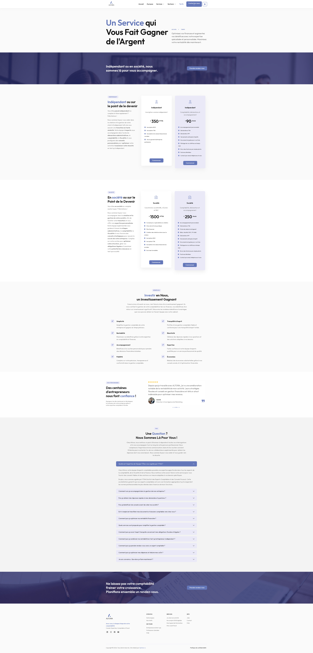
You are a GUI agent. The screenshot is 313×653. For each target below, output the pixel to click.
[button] (174, 407)
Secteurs (171, 4)
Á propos (150, 4)
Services (159, 4)
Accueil (141, 4)
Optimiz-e (142, 648)
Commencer (156, 160)
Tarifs (181, 4)
